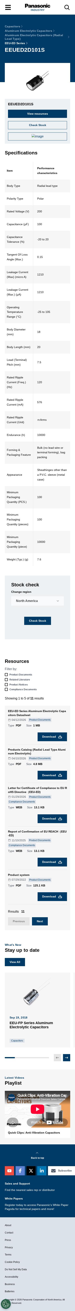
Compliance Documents (23, 689)
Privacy (9, 1247)
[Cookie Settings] (6, 1304)
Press (8, 1240)
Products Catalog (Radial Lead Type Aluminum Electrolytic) (37, 751)
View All (15, 962)
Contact (9, 1232)
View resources (37, 113)
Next (40, 921)
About (8, 1225)
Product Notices (18, 684)
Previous (19, 921)
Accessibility (11, 1276)
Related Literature (19, 679)
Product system (18, 874)
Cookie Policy (12, 1262)
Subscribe (65, 1170)
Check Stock (37, 620)
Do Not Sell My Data (16, 1269)
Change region (21, 591)
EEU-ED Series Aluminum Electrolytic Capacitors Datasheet (37, 713)
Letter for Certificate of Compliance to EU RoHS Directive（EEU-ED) (37, 790)
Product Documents (20, 674)
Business (10, 1284)
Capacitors (12, 26)
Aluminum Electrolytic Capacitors (28, 30)
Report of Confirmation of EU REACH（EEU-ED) (37, 833)
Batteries (9, 1291)
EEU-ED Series (15, 43)
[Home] (37, 7)
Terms (8, 1254)
